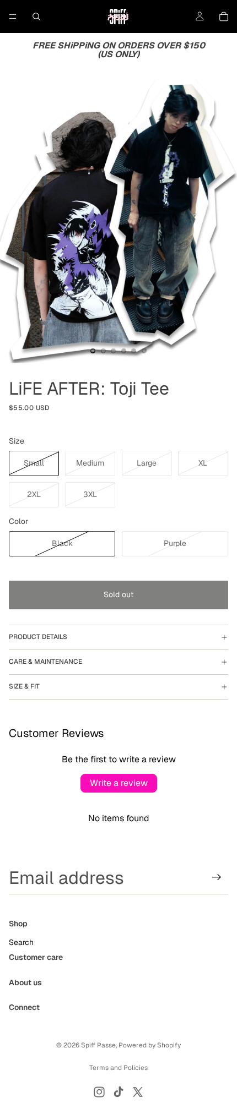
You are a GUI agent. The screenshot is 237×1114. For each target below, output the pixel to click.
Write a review (119, 783)
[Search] (36, 16)
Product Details (38, 636)
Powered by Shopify (149, 1045)
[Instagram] (99, 1092)
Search (21, 942)
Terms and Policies (118, 1067)
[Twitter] (137, 1092)
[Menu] (12, 16)
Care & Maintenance (45, 661)
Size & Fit (24, 686)
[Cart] (224, 16)
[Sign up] (216, 877)
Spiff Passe (98, 1045)
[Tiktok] (118, 1092)
